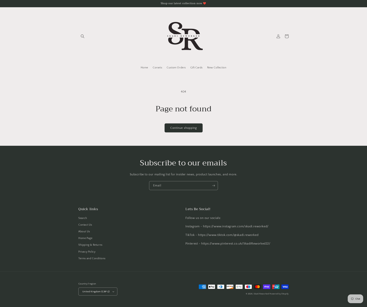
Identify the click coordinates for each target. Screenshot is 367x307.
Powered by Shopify (279, 294)
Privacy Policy (86, 251)
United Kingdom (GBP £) (96, 291)
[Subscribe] (213, 185)
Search (82, 218)
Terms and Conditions (92, 258)
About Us (84, 231)
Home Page (85, 238)
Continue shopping (183, 128)
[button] (82, 36)
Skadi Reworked (262, 294)
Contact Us (85, 224)
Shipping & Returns (90, 244)
